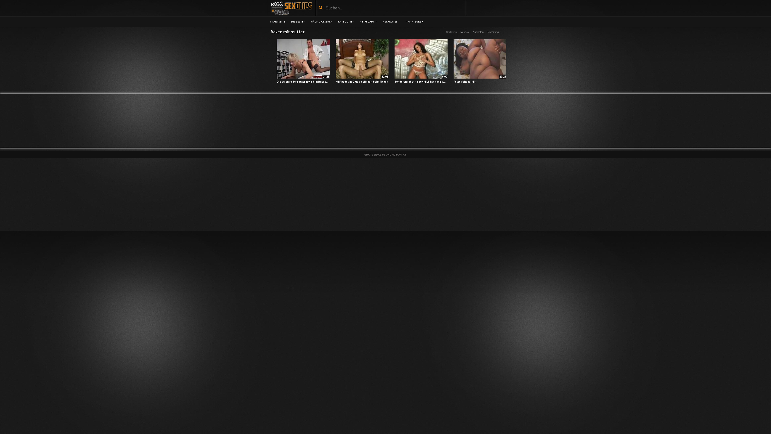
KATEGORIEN (346, 21)
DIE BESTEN (298, 21)
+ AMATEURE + (414, 21)
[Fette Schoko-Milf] (480, 59)
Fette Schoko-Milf (465, 81)
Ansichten (478, 32)
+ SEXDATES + (391, 21)
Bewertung (493, 32)
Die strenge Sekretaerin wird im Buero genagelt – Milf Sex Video (318, 81)
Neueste (465, 32)
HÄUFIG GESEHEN (321, 21)
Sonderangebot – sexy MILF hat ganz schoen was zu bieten (432, 81)
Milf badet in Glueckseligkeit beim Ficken (362, 81)
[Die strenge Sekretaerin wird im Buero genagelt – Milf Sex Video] (303, 59)
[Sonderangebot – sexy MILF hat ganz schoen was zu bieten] (421, 59)
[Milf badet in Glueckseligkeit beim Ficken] (362, 59)
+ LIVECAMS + (368, 21)
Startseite (278, 21)
